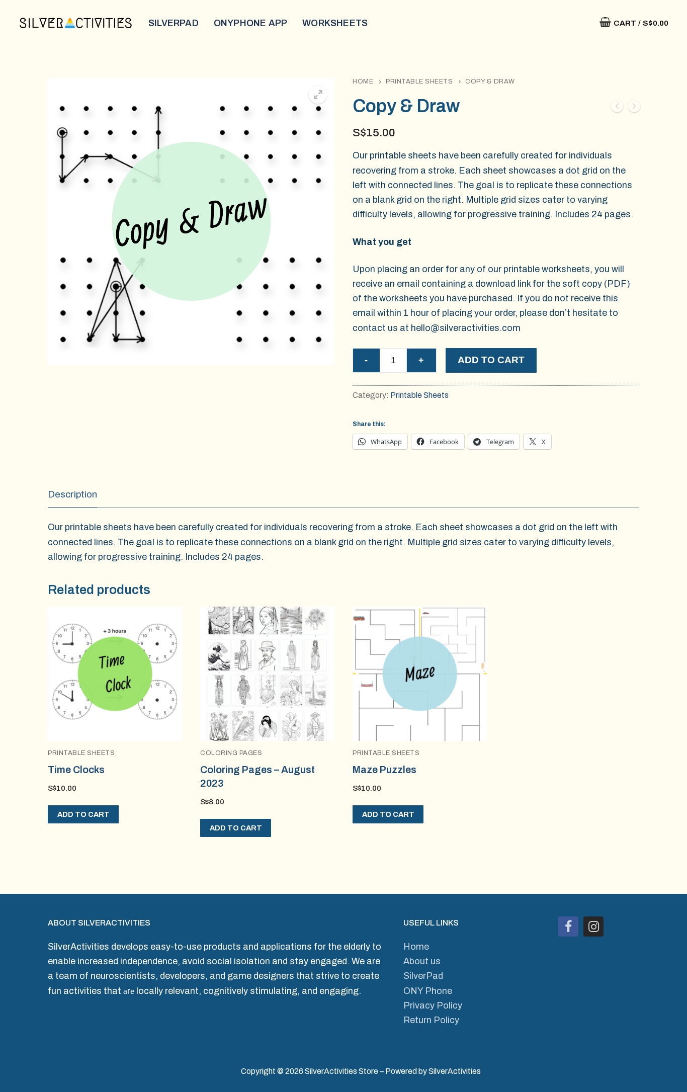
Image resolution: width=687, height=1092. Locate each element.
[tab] (72, 495)
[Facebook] (568, 926)
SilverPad (423, 976)
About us (422, 961)
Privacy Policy (432, 1005)
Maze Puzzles (384, 770)
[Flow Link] (634, 108)
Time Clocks (76, 770)
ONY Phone (427, 991)
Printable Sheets (419, 81)
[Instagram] (593, 926)
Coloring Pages (231, 753)
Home (363, 81)
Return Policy (431, 1020)
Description (72, 494)
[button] (318, 95)
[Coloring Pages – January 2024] (617, 108)
